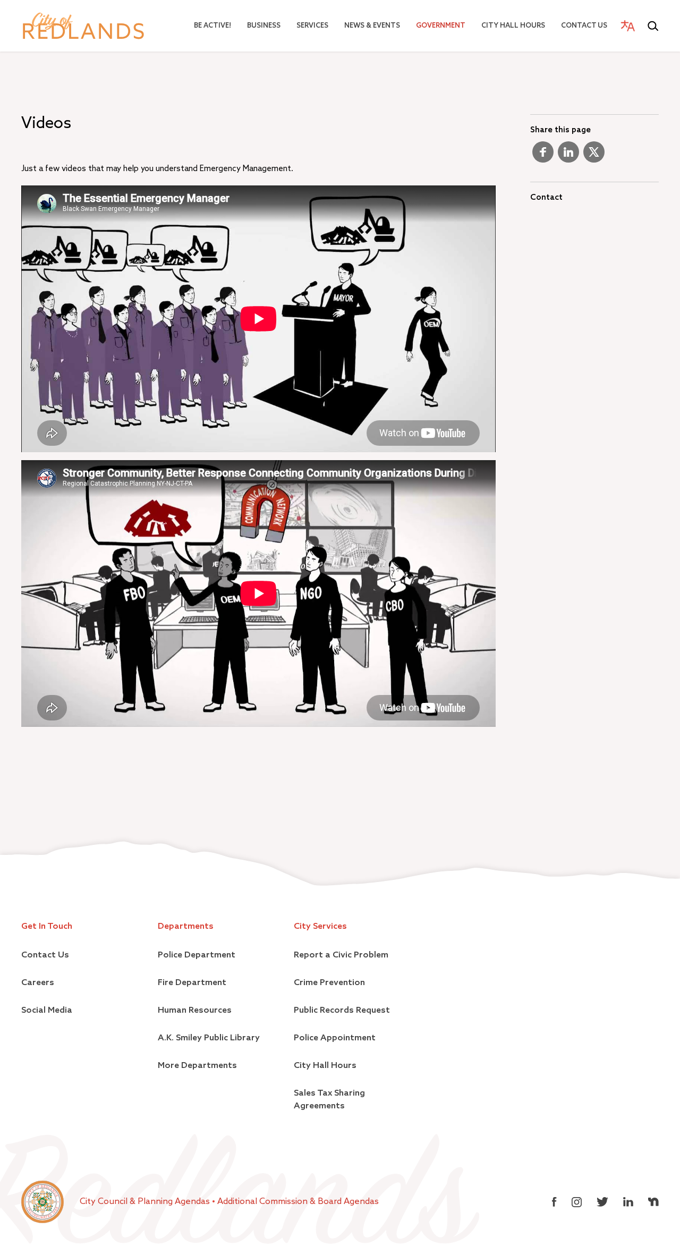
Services (312, 25)
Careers (37, 983)
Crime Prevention (329, 983)
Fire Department (192, 983)
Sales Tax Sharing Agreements (329, 1099)
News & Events (372, 25)
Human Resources (195, 1010)
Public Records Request (342, 1010)
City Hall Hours (513, 25)
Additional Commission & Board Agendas (298, 1202)
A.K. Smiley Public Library (209, 1038)
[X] (594, 156)
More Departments (197, 1066)
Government (440, 25)
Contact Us (584, 25)
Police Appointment (335, 1038)
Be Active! (212, 25)
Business (263, 25)
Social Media (46, 1010)
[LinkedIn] (568, 156)
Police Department (196, 955)
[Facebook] (543, 156)
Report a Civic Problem (341, 955)
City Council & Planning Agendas (146, 1202)
